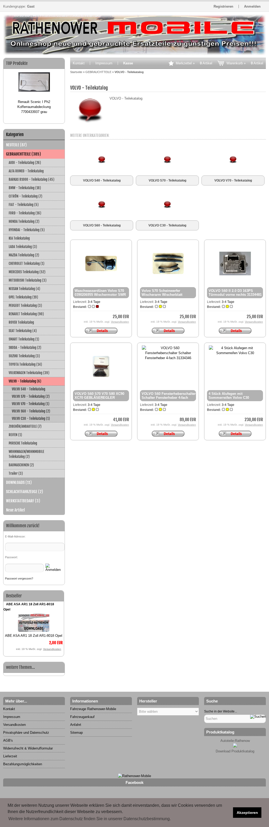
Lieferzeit (10, 756)
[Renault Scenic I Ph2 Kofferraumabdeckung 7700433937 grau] (34, 84)
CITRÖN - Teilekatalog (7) (25, 196)
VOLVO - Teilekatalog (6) (25, 381)
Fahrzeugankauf (82, 717)
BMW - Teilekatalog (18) (25, 188)
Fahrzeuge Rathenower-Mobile (93, 709)
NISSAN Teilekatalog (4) (24, 289)
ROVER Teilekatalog (21, 322)
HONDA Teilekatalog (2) (24, 221)
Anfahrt (75, 725)
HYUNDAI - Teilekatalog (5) (27, 230)
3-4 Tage (94, 302)
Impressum (103, 63)
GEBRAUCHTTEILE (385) (23, 154)
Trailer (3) (16, 473)
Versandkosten (52, 649)
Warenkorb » (244, 63)
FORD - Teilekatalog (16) (25, 213)
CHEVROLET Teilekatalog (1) (26, 263)
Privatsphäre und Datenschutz (26, 733)
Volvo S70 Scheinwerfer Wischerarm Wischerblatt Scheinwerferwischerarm (162, 295)
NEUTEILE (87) (16, 144)
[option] (34, 91)
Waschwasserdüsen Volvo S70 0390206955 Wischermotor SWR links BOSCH (100, 295)
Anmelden (252, 6)
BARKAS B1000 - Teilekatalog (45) (31, 179)
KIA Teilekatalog (19, 238)
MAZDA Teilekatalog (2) (24, 255)
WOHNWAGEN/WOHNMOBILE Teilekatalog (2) (26, 454)
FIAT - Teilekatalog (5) (24, 205)
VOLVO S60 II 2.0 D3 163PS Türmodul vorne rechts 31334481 (235, 293)
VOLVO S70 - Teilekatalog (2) (31, 396)
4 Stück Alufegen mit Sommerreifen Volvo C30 (229, 396)
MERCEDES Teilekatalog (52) (27, 272)
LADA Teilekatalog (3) (23, 247)
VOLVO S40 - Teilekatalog (28, 389)
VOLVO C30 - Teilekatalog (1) (31, 418)
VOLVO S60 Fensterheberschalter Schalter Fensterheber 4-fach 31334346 (169, 398)
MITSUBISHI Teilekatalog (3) (27, 280)
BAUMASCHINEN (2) (21, 465)
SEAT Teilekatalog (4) (23, 331)
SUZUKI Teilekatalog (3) (24, 356)
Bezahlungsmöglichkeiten (22, 764)
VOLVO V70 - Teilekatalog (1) (30, 404)
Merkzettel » (194, 63)
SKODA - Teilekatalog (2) (25, 347)
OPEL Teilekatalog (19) (23, 297)
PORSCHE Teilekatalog (23, 443)
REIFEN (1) (15, 435)
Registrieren (223, 6)
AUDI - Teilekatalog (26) (25, 163)
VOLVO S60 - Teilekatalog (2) (31, 411)
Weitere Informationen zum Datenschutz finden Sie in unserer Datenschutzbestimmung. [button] (89, 818)
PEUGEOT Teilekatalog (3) (25, 305)
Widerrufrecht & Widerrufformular (28, 748)
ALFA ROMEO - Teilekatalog (26, 171)
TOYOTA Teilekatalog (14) (25, 364)
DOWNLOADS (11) (19, 482)
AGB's (8, 740)
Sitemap (76, 733)
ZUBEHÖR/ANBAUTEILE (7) (25, 426)
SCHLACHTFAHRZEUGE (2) (24, 491)
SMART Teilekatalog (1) (24, 339)
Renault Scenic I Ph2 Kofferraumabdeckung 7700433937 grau (34, 107)
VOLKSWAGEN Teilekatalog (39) (29, 373)
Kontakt (79, 63)
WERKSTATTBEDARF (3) (23, 500)
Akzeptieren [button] (247, 812)
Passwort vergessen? (19, 578)
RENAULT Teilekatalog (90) (26, 314)
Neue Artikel (15, 510)
